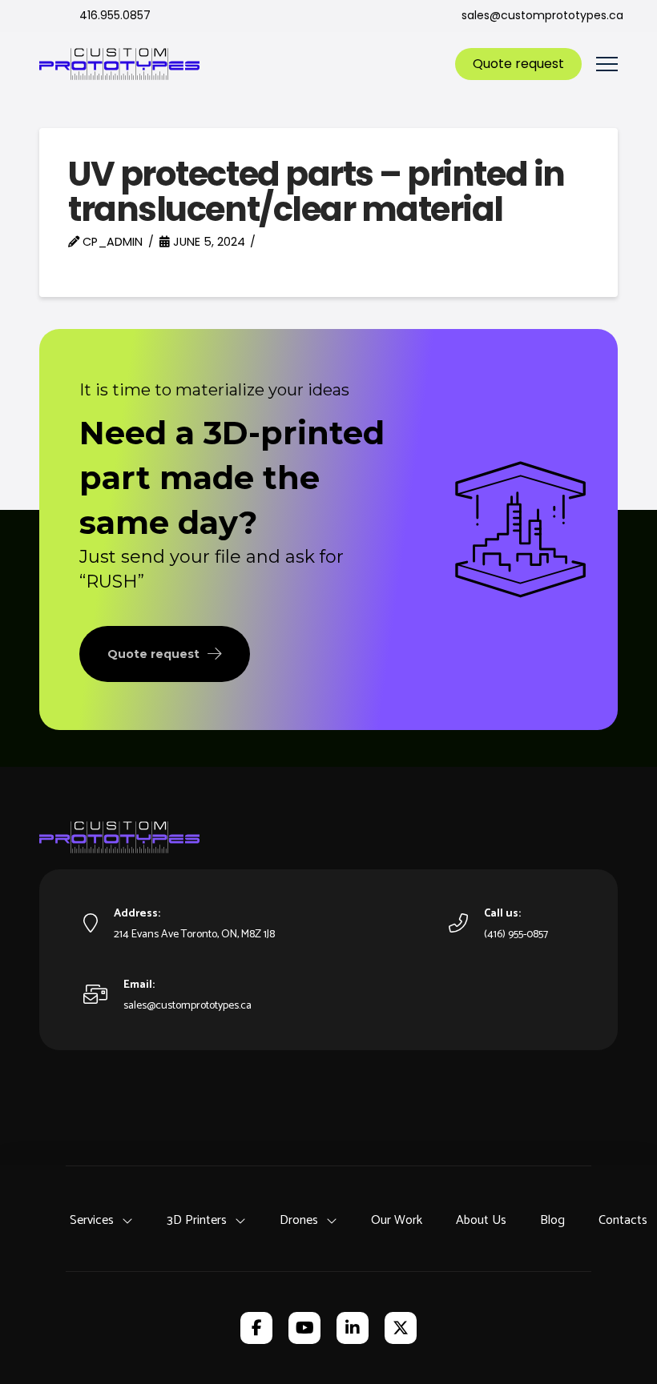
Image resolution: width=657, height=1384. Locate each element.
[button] (607, 64)
